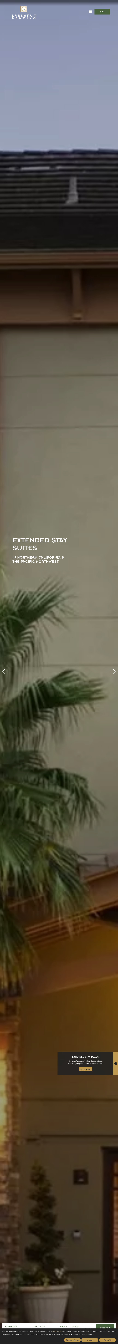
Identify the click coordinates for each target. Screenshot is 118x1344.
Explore (16, 561)
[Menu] (90, 11)
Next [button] (113, 671)
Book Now (85, 1069)
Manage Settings (72, 1340)
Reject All (107, 1340)
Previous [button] (4, 671)
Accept (89, 1340)
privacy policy (57, 1331)
